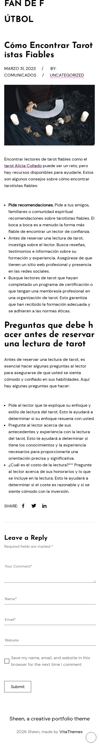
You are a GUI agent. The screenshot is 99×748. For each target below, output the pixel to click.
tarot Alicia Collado (23, 166)
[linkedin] (44, 505)
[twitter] (33, 505)
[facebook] (23, 505)
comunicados (20, 75)
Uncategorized (67, 75)
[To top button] (91, 737)
